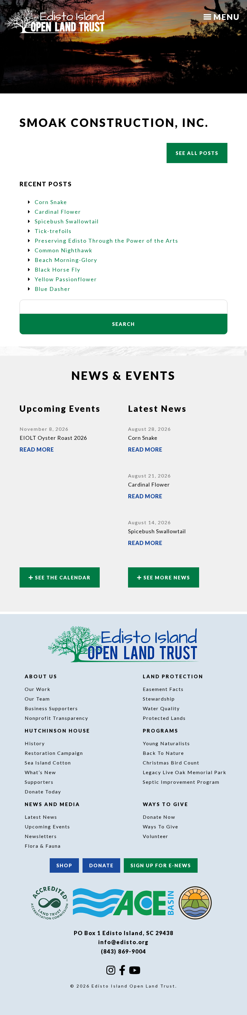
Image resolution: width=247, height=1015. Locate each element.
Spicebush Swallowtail (67, 221)
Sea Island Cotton (48, 762)
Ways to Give (166, 804)
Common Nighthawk (63, 250)
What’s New (40, 772)
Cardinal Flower (58, 211)
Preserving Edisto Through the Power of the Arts (106, 240)
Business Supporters (51, 708)
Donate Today (43, 791)
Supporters (39, 782)
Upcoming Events (47, 826)
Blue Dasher (52, 288)
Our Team (37, 698)
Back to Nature (163, 753)
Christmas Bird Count (171, 762)
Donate (101, 865)
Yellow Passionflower (66, 279)
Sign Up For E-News (160, 865)
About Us (42, 676)
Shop (64, 865)
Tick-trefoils (53, 231)
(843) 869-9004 (123, 951)
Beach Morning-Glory (66, 260)
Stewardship (159, 698)
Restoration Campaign (54, 753)
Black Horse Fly (57, 269)
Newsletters (41, 836)
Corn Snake (51, 202)
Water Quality (161, 708)
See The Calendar (62, 577)
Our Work (38, 689)
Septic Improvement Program (181, 782)
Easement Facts (163, 689)
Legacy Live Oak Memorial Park (185, 772)
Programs (161, 730)
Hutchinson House (58, 730)
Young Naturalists (166, 743)
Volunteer (155, 836)
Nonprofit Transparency (56, 718)
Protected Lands (164, 718)
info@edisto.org (123, 942)
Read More (37, 449)
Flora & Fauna (43, 846)
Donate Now (159, 817)
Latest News (41, 817)
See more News (166, 577)
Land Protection (174, 676)
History (35, 743)
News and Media (53, 804)
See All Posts (197, 153)
